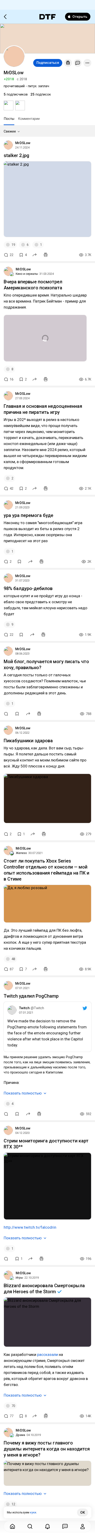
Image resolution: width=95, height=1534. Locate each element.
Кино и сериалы (27, 273)
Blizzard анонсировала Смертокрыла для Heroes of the (44, 1288)
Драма (20, 1435)
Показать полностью (23, 1093)
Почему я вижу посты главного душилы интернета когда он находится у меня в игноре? (47, 1449)
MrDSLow (22, 143)
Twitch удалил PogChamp (31, 996)
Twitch (24, 1008)
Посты (9, 119)
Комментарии (29, 119)
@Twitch (37, 1008)
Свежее (10, 131)
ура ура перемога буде (28, 515)
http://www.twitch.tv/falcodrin (30, 1227)
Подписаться (47, 63)
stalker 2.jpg (16, 155)
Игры (19, 1277)
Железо (21, 853)
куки (33, 1512)
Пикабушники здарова (28, 740)
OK (82, 1512)
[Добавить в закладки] (19, 561)
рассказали (47, 1354)
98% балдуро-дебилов (28, 588)
